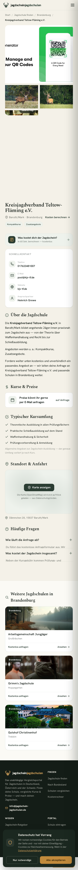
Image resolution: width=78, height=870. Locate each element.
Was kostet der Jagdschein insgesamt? (31, 553)
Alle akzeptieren (55, 860)
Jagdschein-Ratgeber (16, 824)
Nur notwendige (22, 860)
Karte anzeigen (41, 487)
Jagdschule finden (23, 15)
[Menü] (72, 5)
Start (7, 15)
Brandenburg (44, 15)
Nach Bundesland (57, 784)
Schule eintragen (57, 824)
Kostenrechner (56, 796)
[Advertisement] (39, 156)
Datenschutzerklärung (29, 850)
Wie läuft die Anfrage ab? (22, 540)
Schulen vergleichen (58, 790)
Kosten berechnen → (57, 217)
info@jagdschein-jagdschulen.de (18, 807)
